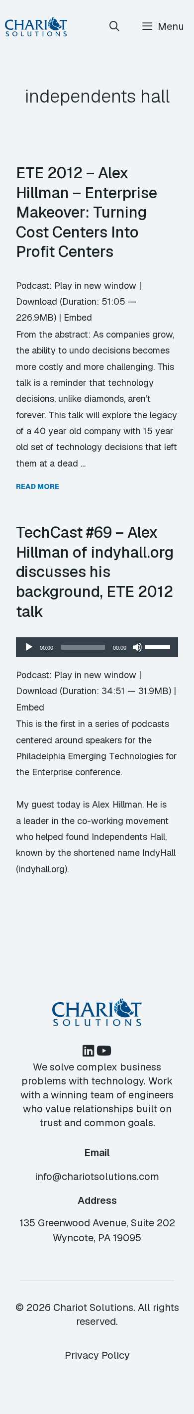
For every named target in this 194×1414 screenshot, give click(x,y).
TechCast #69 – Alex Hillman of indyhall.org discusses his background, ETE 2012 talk (95, 571)
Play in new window (95, 285)
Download (36, 301)
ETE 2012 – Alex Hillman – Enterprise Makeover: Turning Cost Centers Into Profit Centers (86, 212)
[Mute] (137, 647)
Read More (37, 486)
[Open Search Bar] (114, 26)
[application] (97, 647)
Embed (78, 317)
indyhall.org (41, 869)
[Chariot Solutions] (36, 26)
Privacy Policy (97, 1355)
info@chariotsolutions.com (97, 1176)
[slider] (159, 646)
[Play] (29, 647)
